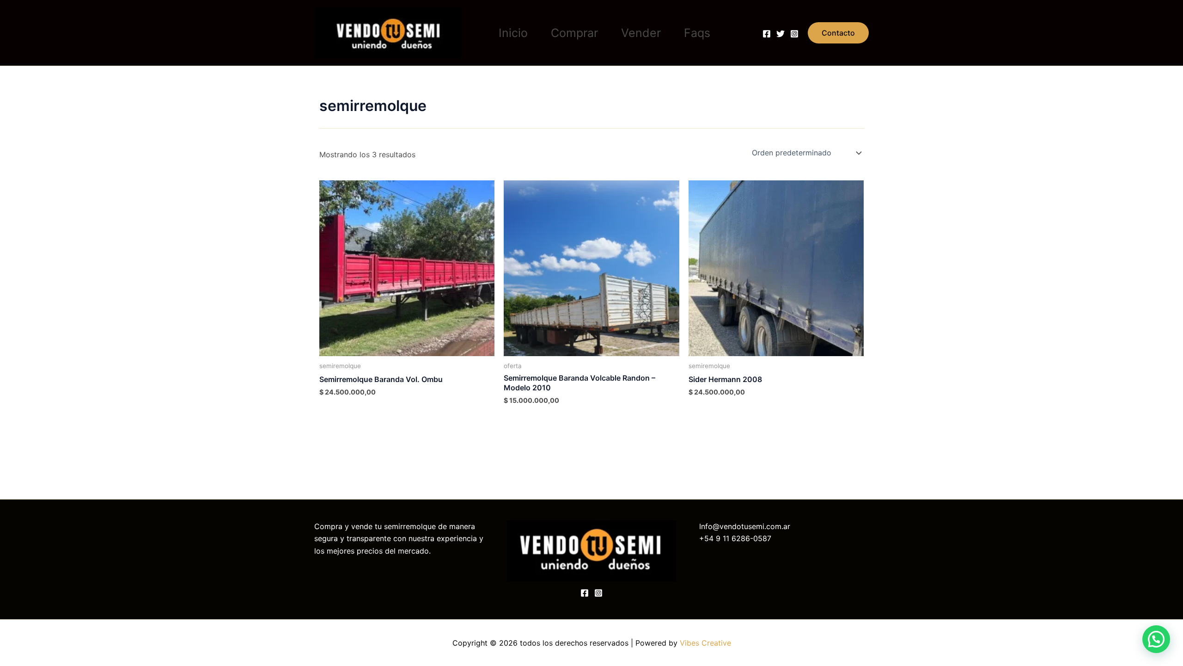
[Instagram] (794, 34)
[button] (838, 32)
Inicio (513, 33)
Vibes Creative (705, 643)
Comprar (574, 33)
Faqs (697, 33)
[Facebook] (766, 34)
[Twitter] (780, 34)
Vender (641, 33)
